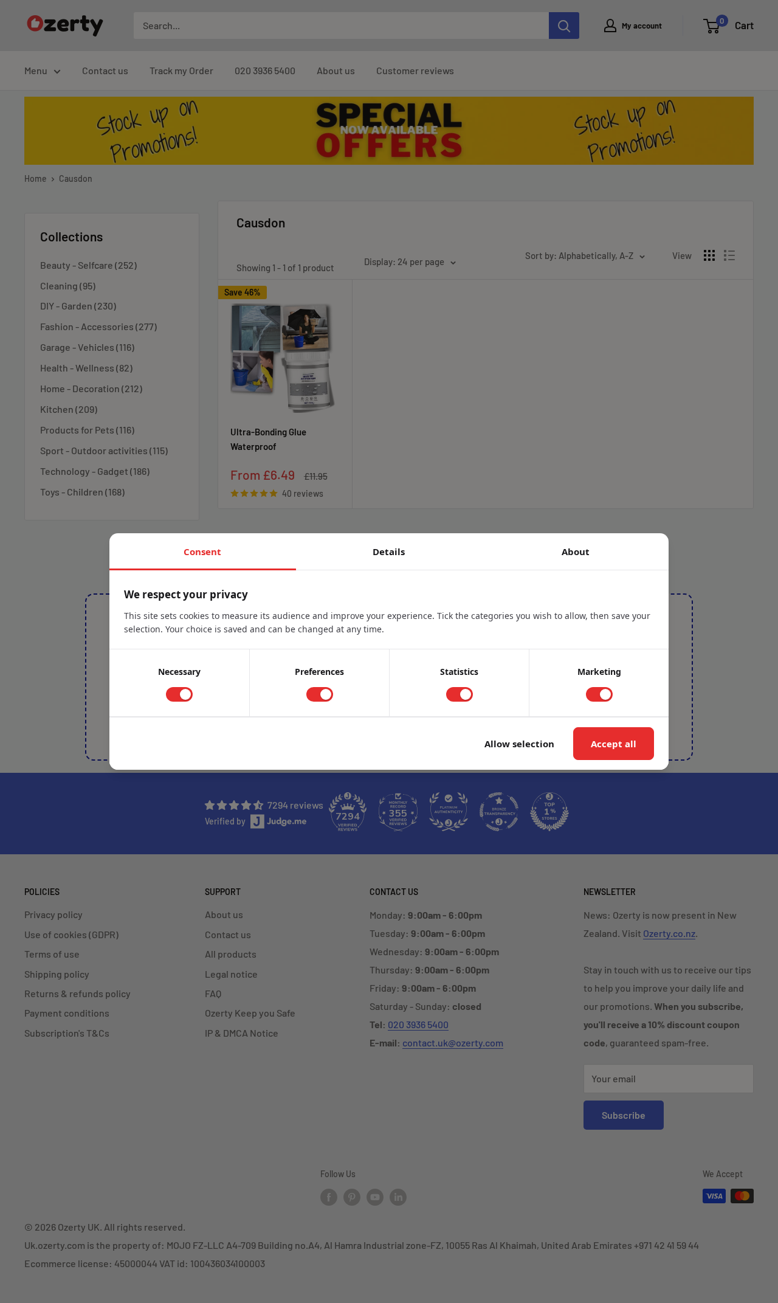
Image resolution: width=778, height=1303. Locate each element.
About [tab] (576, 551)
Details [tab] (389, 551)
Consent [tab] (202, 551)
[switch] (179, 694)
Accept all (613, 744)
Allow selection (519, 744)
